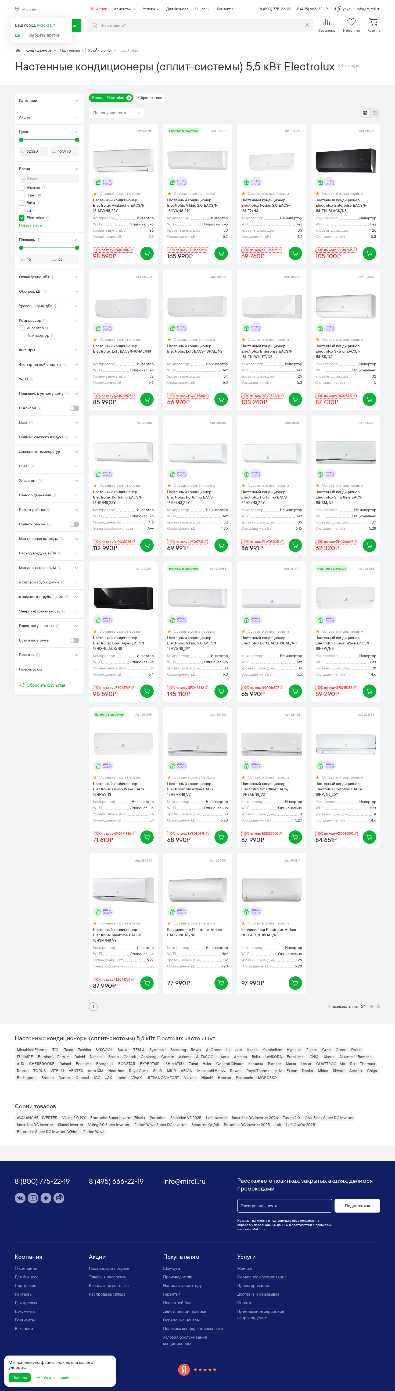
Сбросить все (150, 97)
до (54, 151)
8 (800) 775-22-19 (275, 9)
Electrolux (129, 50)
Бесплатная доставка (109, 1285)
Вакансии (24, 1328)
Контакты (225, 9)
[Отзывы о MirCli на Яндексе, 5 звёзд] (197, 1370)
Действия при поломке (184, 1311)
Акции (99, 9)
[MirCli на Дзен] (46, 1198)
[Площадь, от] (21, 248)
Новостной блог (178, 1302)
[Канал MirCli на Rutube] (58, 1198)
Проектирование (253, 1285)
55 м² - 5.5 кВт (100, 50)
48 (371, 1006)
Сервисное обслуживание (262, 1277)
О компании (26, 1268)
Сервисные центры (181, 1320)
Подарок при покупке (109, 1268)
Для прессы (26, 1302)
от (23, 151)
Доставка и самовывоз (258, 1294)
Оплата (244, 1302)
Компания (28, 1256)
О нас (200, 9)
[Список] (375, 113)
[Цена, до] (77, 140)
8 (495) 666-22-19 (312, 9)
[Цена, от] (21, 140)
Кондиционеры (39, 50)
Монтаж (244, 1268)
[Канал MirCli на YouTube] (33, 1198)
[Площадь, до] (77, 248)
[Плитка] (365, 113)
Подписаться (357, 1205)
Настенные (70, 50)
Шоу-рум (171, 1268)
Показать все (30, 225)
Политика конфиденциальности (193, 1328)
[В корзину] (147, 253)
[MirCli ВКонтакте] (20, 1198)
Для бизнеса (177, 9)
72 (378, 1006)
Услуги (149, 9)
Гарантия (172, 1294)
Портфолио (25, 1285)
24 (363, 1006)
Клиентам (122, 9)
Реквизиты (25, 1320)
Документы (25, 1311)
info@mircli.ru (368, 9)
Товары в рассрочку (107, 1277)
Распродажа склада (107, 1294)
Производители (177, 1277)
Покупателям (181, 1256)
